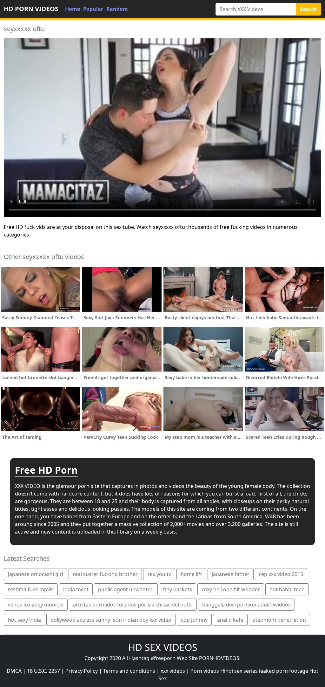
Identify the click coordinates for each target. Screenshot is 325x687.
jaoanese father (230, 574)
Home (72, 8)
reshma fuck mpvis (31, 589)
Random (117, 8)
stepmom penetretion (279, 619)
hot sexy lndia (24, 619)
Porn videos (204, 670)
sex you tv (159, 574)
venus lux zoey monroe (35, 604)
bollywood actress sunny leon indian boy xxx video (110, 619)
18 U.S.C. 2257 (43, 670)
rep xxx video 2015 (281, 574)
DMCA (14, 670)
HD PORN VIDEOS (31, 8)
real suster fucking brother (105, 574)
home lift (191, 574)
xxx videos (173, 670)
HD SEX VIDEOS (162, 647)
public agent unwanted (126, 589)
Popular (93, 8)
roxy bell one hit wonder (231, 589)
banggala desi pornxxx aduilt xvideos (246, 604)
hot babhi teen (287, 589)
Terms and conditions (129, 670)
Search (308, 9)
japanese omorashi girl (35, 574)
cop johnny (194, 619)
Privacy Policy (81, 670)
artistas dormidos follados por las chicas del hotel (133, 604)
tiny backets (177, 589)
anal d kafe (230, 619)
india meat (76, 589)
